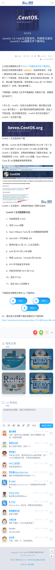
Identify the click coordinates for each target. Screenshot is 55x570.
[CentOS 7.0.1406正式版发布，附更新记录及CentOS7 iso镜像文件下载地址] (27, 129)
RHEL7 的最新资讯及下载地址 (36, 66)
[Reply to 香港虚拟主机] (51, 512)
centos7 (43, 56)
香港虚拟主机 (14, 511)
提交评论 (47, 426)
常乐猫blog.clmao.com (18, 472)
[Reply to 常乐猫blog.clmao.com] (51, 473)
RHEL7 (50, 56)
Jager (13, 481)
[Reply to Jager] (51, 482)
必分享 (11, 537)
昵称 (34, 426)
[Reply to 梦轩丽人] (51, 453)
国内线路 (31, 564)
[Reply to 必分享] (51, 538)
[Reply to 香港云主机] (51, 444)
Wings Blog (14, 493)
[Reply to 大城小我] (51, 521)
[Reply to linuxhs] (51, 529)
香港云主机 (13, 443)
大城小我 (12, 520)
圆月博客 (12, 431)
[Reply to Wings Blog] (51, 494)
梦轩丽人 (12, 452)
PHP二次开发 (14, 463)
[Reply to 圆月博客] (51, 432)
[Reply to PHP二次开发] (51, 464)
